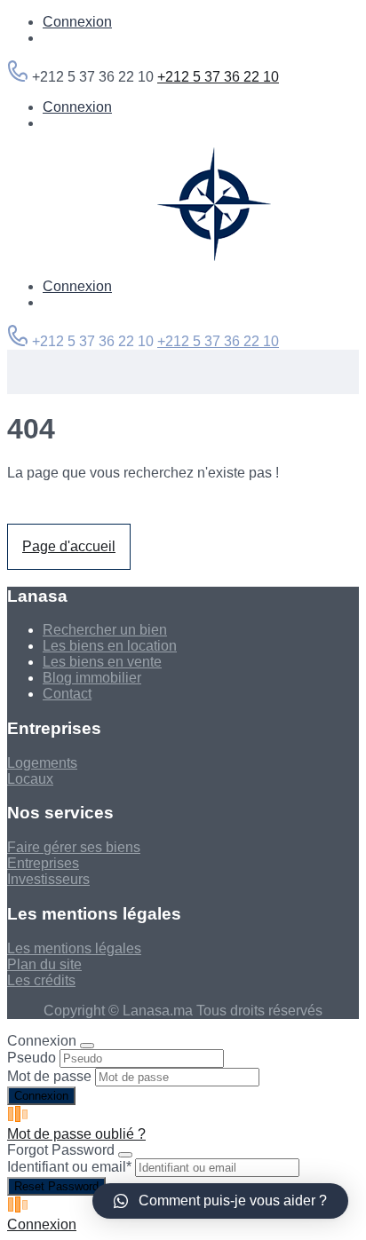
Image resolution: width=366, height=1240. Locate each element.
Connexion (77, 21)
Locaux (30, 778)
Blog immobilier (92, 677)
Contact (67, 693)
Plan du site (44, 964)
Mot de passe (49, 1076)
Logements (42, 762)
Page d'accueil (68, 546)
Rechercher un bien (105, 629)
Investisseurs (48, 879)
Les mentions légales (74, 948)
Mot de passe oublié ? (76, 1133)
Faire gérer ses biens (73, 847)
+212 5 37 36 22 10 (218, 76)
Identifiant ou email (69, 1166)
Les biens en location (110, 645)
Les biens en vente (102, 661)
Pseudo (31, 1057)
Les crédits (41, 980)
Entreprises (43, 863)
